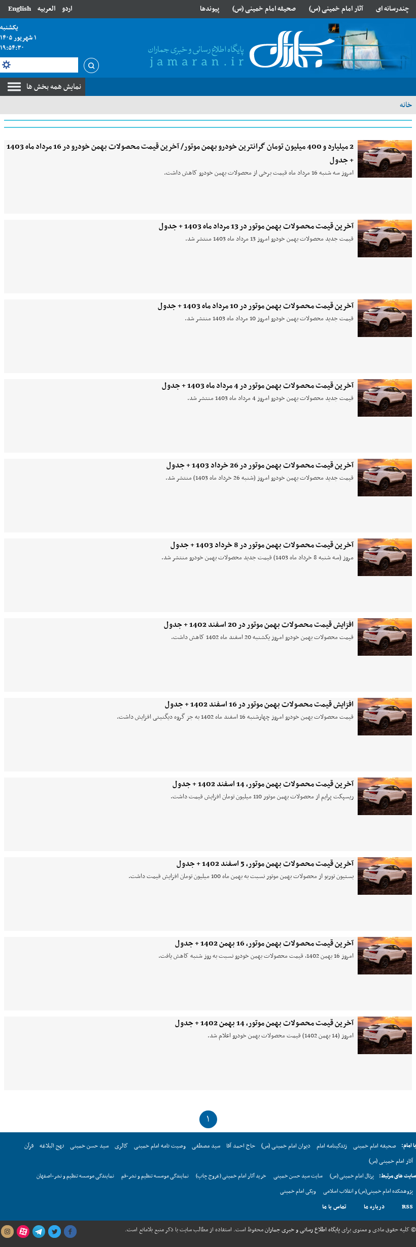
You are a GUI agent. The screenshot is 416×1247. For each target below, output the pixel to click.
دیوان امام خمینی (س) (285, 1146)
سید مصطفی (206, 1146)
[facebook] (70, 1232)
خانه (406, 105)
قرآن (28, 1146)
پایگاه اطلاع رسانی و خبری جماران (301, 1230)
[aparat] (23, 1232)
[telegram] (38, 1232)
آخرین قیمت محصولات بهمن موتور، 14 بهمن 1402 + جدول (264, 1023)
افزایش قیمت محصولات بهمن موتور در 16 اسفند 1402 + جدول (259, 704)
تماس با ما (334, 1207)
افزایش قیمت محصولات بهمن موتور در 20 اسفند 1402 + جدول (259, 624)
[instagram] (7, 1232)
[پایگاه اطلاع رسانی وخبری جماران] (239, 50)
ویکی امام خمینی (298, 1191)
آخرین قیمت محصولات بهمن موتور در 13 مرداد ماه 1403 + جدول (256, 226)
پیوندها (209, 9)
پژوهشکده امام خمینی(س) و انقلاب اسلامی (368, 1191)
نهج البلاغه (52, 1146)
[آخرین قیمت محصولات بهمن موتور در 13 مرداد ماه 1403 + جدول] (385, 238)
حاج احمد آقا (240, 1146)
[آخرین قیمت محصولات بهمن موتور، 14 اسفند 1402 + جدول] (385, 796)
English (19, 9)
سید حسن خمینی (89, 1146)
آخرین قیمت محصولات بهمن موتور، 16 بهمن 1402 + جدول (264, 943)
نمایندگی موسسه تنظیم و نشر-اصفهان (75, 1176)
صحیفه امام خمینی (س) (264, 9)
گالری (121, 1146)
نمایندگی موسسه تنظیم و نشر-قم (155, 1176)
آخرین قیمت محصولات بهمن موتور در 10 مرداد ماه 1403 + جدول (256, 306)
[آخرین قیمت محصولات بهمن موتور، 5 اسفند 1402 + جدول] (385, 876)
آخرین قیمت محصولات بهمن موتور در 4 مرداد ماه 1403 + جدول (258, 385)
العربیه (46, 9)
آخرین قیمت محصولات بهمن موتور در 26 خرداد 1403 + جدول (260, 465)
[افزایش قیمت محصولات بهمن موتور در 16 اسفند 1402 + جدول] (385, 716)
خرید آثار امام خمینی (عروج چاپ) (231, 1176)
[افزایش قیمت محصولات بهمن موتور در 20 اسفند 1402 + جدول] (385, 637)
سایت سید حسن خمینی (298, 1176)
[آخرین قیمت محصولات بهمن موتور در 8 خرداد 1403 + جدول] (385, 557)
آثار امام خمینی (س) (336, 9)
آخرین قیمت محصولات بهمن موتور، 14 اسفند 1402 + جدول (263, 784)
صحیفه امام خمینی (374, 1146)
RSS (407, 1207)
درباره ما (374, 1207)
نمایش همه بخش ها (53, 86)
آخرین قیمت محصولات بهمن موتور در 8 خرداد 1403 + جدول (262, 545)
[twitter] (54, 1232)
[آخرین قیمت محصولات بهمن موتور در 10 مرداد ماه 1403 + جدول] (385, 318)
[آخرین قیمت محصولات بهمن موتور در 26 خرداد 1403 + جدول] (385, 477)
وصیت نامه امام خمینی (160, 1146)
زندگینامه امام (332, 1146)
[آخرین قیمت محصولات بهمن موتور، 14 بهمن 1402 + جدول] (385, 1035)
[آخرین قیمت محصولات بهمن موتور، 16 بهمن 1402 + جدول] (385, 955)
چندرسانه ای (392, 9)
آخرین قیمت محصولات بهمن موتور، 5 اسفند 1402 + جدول (265, 863)
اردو (67, 9)
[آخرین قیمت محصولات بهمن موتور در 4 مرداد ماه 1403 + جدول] (385, 398)
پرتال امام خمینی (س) (352, 1176)
